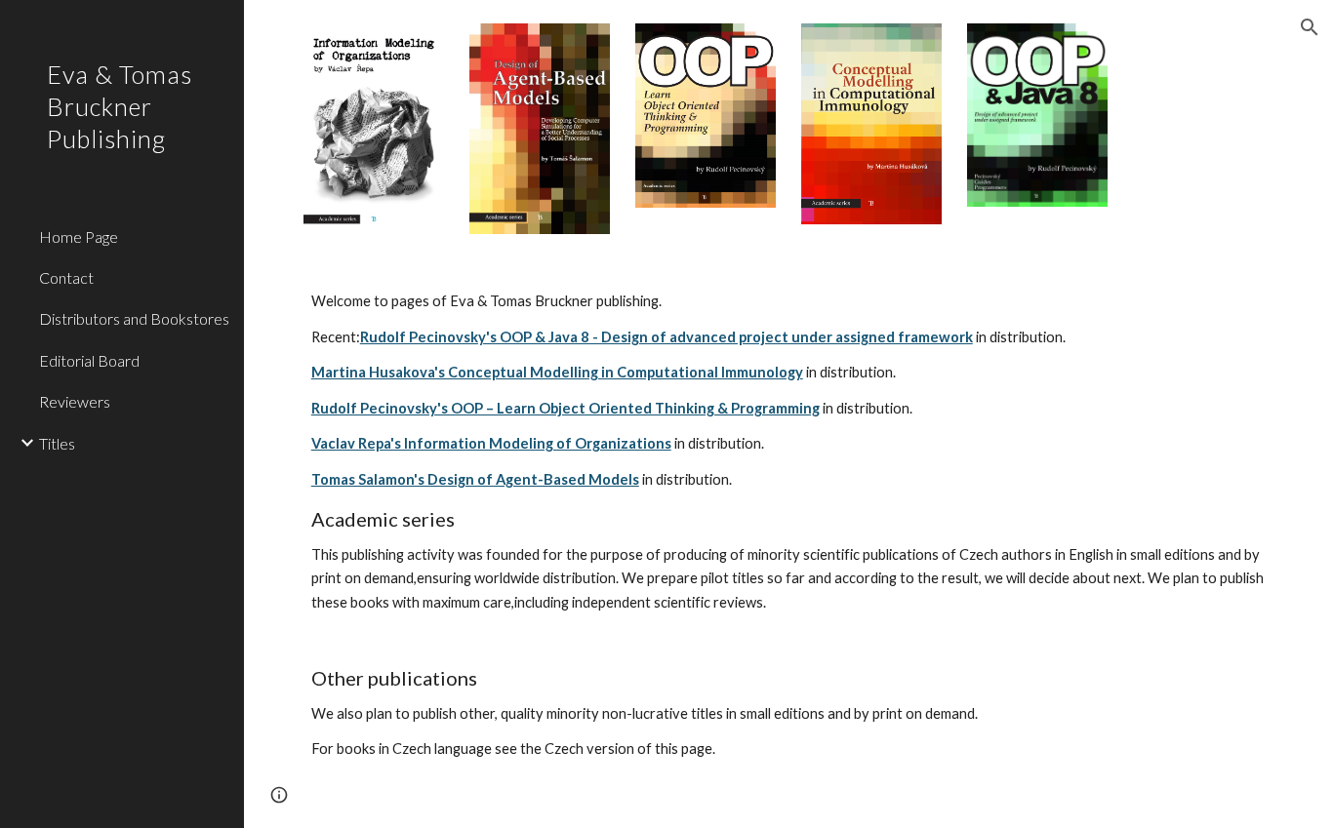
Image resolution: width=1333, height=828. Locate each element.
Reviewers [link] (74, 401)
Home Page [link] (78, 236)
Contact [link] (66, 277)
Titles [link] (57, 443)
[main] (788, 543)
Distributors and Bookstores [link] (134, 318)
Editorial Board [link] (89, 360)
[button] (1309, 27)
